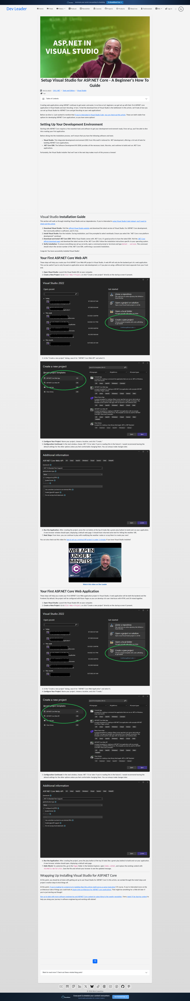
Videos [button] (61, 9)
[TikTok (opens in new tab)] (98, 986)
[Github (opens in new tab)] (122, 986)
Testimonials (147, 9)
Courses (98, 9)
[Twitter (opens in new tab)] (85, 986)
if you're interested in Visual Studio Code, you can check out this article (100, 115)
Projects (110, 9)
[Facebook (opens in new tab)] (116, 986)
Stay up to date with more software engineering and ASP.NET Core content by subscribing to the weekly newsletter (81, 897)
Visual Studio (81, 91)
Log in (169, 9)
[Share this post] (95, 961)
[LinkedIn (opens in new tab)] (79, 986)
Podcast (73, 9)
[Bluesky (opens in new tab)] (92, 986)
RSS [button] (159, 9)
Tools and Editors (69, 91)
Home (41, 9)
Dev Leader (17, 9)
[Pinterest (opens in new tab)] (129, 986)
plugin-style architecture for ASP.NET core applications (91, 890)
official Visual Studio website (79, 228)
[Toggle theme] (176, 9)
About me (133, 9)
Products (121, 9)
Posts (51, 9)
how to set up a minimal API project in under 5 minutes (86, 540)
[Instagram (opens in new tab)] (110, 986)
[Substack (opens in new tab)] (67, 986)
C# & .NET (56, 91)
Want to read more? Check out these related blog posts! (62, 972)
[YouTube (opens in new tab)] (61, 986)
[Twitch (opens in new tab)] (73, 986)
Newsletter (86, 9)
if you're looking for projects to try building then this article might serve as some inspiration (82, 887)
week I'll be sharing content (137, 897)
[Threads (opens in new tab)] (104, 986)
